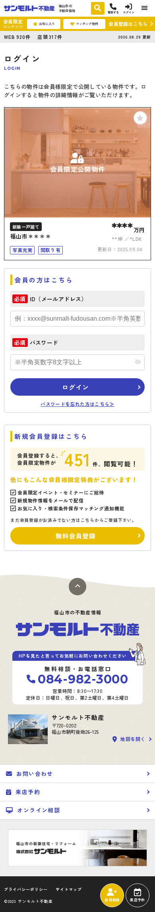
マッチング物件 (87, 23)
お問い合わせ (34, 773)
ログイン (75, 387)
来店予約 (137, 899)
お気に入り (47, 23)
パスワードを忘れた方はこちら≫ (77, 403)
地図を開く (132, 739)
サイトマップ (69, 889)
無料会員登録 (76, 536)
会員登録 (112, 899)
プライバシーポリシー (26, 889)
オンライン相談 (38, 810)
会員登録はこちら (127, 23)
